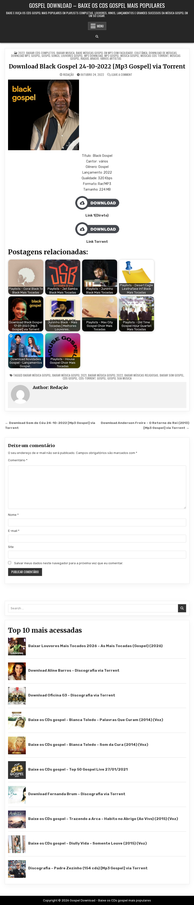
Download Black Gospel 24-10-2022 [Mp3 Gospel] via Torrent (97, 66)
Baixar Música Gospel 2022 (105, 375)
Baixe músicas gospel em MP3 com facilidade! (104, 53)
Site (11, 547)
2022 (21, 53)
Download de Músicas (163, 53)
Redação (68, 74)
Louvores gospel (72, 56)
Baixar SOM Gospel (172, 375)
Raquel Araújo (90, 58)
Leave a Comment (121, 74)
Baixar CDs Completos (40, 53)
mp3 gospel (111, 56)
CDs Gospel (70, 378)
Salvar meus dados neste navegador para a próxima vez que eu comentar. (68, 563)
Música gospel (129, 56)
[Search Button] (97, 37)
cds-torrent (87, 378)
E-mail (13, 531)
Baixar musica (66, 53)
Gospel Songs (51, 56)
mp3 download (93, 56)
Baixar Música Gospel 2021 (69, 375)
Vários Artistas (110, 58)
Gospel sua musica (119, 378)
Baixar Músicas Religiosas (141, 375)
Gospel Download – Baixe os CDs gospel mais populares (97, 5)
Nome (13, 515)
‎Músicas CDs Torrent (154, 56)
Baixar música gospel (37, 375)
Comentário (17, 460)
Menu (100, 26)
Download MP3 (20, 56)
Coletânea (140, 53)
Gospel (35, 56)
